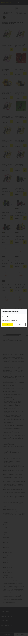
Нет (20, 324)
